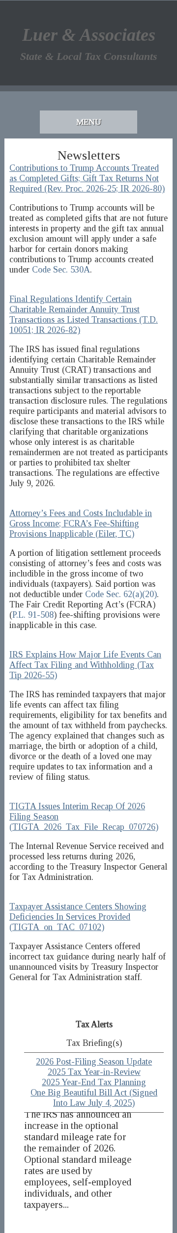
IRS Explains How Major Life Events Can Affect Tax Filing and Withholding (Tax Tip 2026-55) (85, 665)
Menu (88, 122)
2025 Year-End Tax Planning (94, 1082)
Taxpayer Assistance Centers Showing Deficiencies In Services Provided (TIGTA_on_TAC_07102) (78, 917)
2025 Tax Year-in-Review (94, 1072)
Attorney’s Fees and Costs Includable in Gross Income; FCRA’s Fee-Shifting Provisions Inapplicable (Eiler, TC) (80, 523)
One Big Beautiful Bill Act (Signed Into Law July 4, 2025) (93, 1098)
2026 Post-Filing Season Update (94, 1062)
